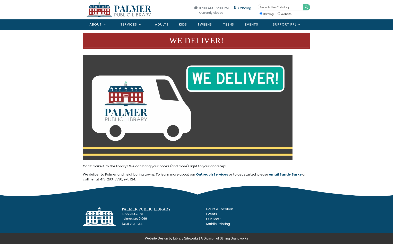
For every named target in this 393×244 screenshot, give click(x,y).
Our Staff (213, 219)
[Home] (99, 218)
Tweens (205, 24)
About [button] (95, 24)
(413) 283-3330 (132, 224)
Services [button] (128, 24)
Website (286, 14)
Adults (161, 24)
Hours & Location (219, 209)
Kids (183, 24)
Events (251, 24)
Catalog (244, 8)
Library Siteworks (185, 238)
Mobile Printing (218, 224)
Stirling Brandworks (234, 238)
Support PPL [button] (284, 24)
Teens (228, 24)
